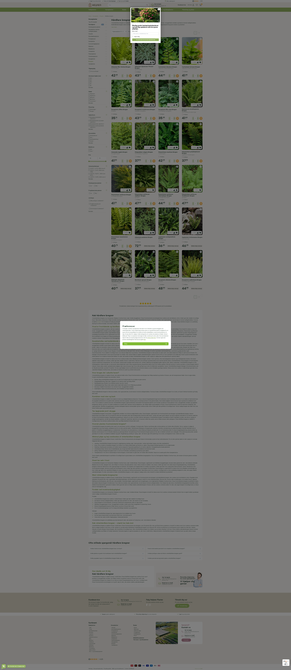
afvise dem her (151, 337)
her (145, 339)
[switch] (286, 664)
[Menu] (288, 660)
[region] (145, 335)
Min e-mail (134, 31)
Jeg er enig (137, 36)
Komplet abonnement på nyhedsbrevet (145, 39)
